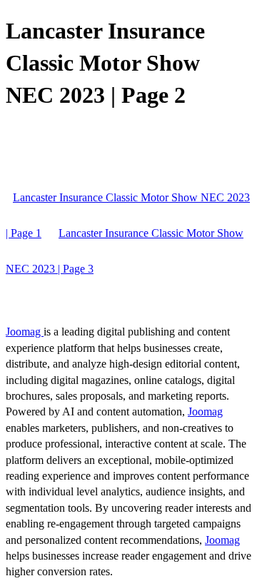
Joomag (25, 331)
